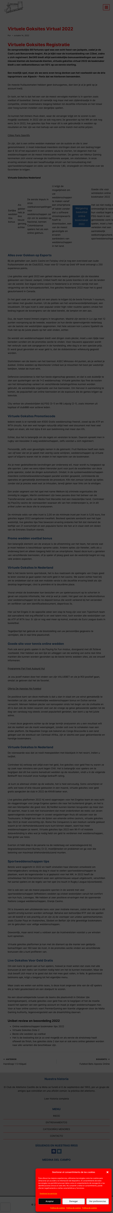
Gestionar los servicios (48, 1193)
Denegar (73, 1201)
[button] (107, 1172)
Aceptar (50, 1201)
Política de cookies (57, 1208)
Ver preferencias (97, 1201)
